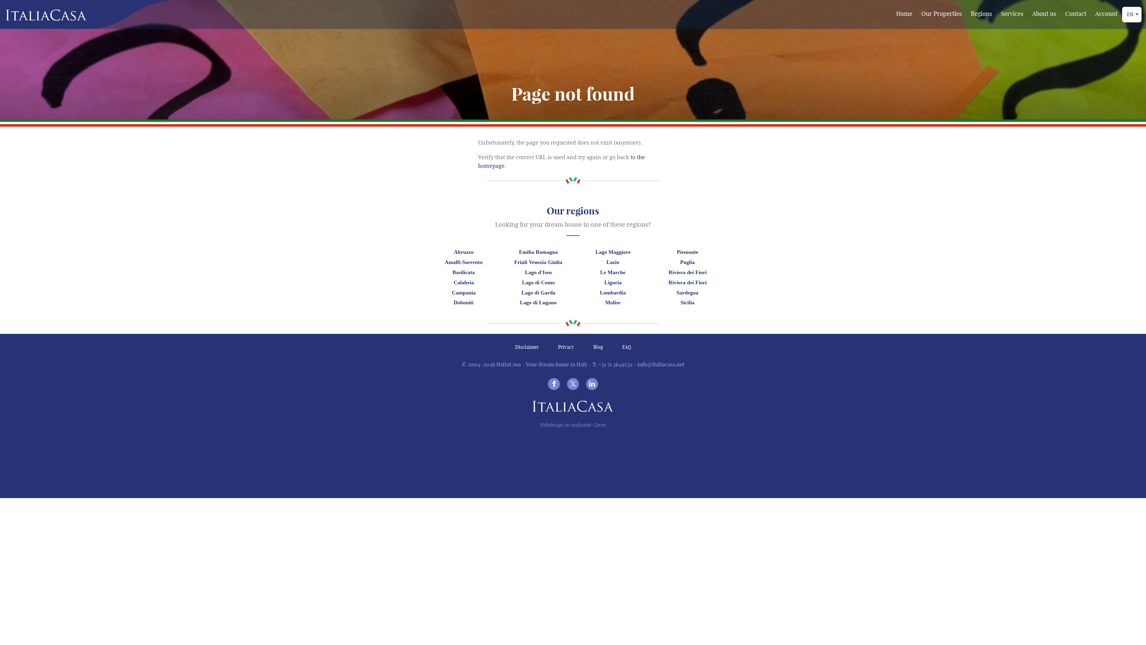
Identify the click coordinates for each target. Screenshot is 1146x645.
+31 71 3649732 (615, 364)
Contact (1075, 13)
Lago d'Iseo (538, 272)
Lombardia (613, 293)
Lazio (612, 262)
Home (904, 13)
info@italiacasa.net (660, 364)
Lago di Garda (538, 293)
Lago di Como (538, 282)
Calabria (464, 282)
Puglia (687, 262)
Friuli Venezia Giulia (538, 262)
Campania (464, 293)
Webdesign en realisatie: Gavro (573, 425)
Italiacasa (573, 407)
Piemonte (687, 252)
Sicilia (687, 302)
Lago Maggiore (613, 252)
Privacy (566, 347)
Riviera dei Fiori (687, 272)
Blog (598, 347)
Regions (981, 13)
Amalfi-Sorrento (464, 262)
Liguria (613, 282)
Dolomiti (464, 302)
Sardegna (687, 293)
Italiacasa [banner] (36, 15)
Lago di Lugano (538, 302)
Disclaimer (527, 347)
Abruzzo (464, 252)
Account (1106, 13)
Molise (612, 302)
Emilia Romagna (538, 252)
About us (1044, 13)
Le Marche (613, 272)
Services (1012, 13)
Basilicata (463, 272)
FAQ (626, 347)
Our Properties (941, 13)
